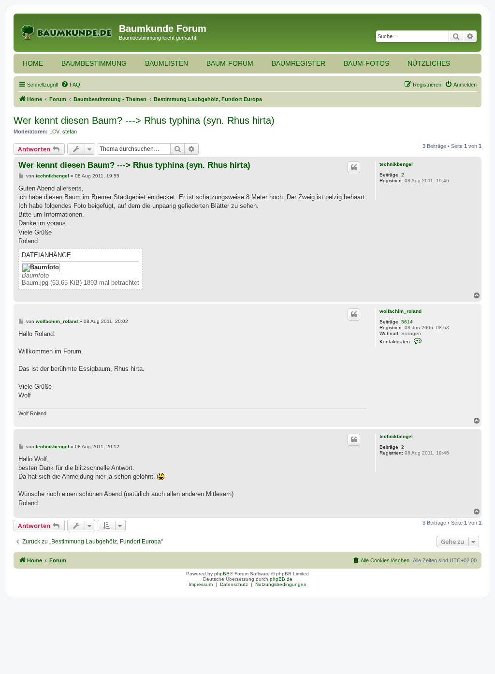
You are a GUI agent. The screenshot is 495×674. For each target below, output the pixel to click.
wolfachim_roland (400, 311)
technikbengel (396, 164)
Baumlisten (166, 63)
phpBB (222, 573)
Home (33, 63)
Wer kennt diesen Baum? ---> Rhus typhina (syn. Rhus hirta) (144, 120)
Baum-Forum (229, 63)
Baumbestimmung (94, 63)
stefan (69, 131)
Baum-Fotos (366, 63)
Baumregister (298, 63)
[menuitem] (70, 84)
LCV (54, 131)
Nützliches (429, 63)
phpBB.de (281, 579)
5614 (407, 321)
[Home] (67, 31)
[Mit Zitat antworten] (354, 167)
